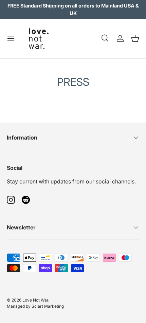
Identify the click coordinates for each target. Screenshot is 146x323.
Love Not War (35, 300)
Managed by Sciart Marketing (35, 306)
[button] (135, 38)
